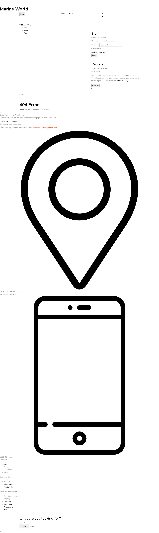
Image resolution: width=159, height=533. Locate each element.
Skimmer (7, 501)
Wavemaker (9, 507)
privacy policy (123, 81)
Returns (7, 481)
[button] (121, 15)
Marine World (14, 9)
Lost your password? (99, 52)
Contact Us (8, 487)
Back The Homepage (9, 121)
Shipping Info (9, 484)
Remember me (98, 48)
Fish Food (8, 504)
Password (95, 45)
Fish (5, 464)
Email (93, 71)
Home (21, 109)
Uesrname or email (98, 41)
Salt (5, 510)
